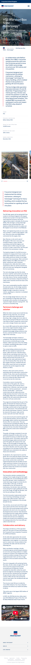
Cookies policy (11, 659)
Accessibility (18, 659)
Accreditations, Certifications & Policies (16, 660)
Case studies (10, 48)
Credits (17, 658)
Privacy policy (24, 658)
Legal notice (12, 658)
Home (4, 48)
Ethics (23, 659)
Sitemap (6, 658)
